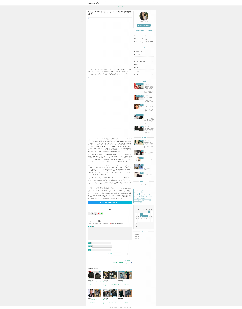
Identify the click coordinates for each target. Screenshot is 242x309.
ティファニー (136, 194)
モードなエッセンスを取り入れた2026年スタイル (93, 2)
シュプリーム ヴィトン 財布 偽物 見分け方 (148, 175)
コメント (90, 226)
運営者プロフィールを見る (144, 25)
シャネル (149, 190)
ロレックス (149, 194)
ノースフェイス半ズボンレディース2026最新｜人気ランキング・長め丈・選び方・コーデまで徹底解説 (124, 301)
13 (144, 216)
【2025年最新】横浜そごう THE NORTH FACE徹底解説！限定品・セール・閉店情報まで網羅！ (94, 301)
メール (90, 246)
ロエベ (139, 196)
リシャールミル (137, 198)
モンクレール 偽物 (138, 36)
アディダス (150, 196)
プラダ (135, 202)
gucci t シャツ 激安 (138, 38)
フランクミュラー (137, 200)
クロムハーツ (143, 198)
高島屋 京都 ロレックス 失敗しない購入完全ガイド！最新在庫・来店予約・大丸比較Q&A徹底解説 (149, 145)
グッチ (148, 200)
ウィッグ (137, 54)
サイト (89, 250)
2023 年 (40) (137, 240)
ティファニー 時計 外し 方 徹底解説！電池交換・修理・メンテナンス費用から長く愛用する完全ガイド (149, 109)
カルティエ (144, 196)
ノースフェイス (137, 190)
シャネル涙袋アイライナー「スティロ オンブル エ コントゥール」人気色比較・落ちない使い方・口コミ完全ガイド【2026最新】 (149, 120)
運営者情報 (105, 1)
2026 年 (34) (137, 234)
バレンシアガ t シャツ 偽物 (140, 35)
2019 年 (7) (137, 249)
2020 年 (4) (137, 247)
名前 (89, 242)
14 (146, 216)
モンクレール (144, 192)
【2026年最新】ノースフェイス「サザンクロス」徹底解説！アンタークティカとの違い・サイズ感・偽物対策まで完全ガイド (110, 301)
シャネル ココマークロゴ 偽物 (141, 39)
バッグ (110, 1)
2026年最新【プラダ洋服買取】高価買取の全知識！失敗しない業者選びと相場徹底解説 (94, 283)
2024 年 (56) (137, 238)
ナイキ (139, 192)
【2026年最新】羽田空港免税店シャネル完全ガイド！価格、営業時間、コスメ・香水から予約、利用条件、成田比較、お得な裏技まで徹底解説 (149, 89)
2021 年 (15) (137, 245)
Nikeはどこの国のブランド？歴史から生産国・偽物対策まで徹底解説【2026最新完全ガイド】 (149, 99)
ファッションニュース (134, 1)
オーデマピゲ (143, 194)
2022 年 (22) (137, 242)
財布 (128, 1)
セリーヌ (135, 196)
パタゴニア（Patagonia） (119, 262)
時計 (116, 1)
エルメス (135, 192)
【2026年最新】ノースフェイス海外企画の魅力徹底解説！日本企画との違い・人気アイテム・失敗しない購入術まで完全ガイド (110, 283)
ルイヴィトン (143, 190)
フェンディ (144, 200)
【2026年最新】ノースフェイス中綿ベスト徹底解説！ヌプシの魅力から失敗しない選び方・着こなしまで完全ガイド (125, 283)
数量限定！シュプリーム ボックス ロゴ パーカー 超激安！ (148, 168)
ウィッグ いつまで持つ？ (149, 159)
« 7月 (136, 226)
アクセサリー (121, 1)
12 (141, 216)
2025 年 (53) (137, 236)
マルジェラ (140, 202)
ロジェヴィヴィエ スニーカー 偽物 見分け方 (149, 153)
